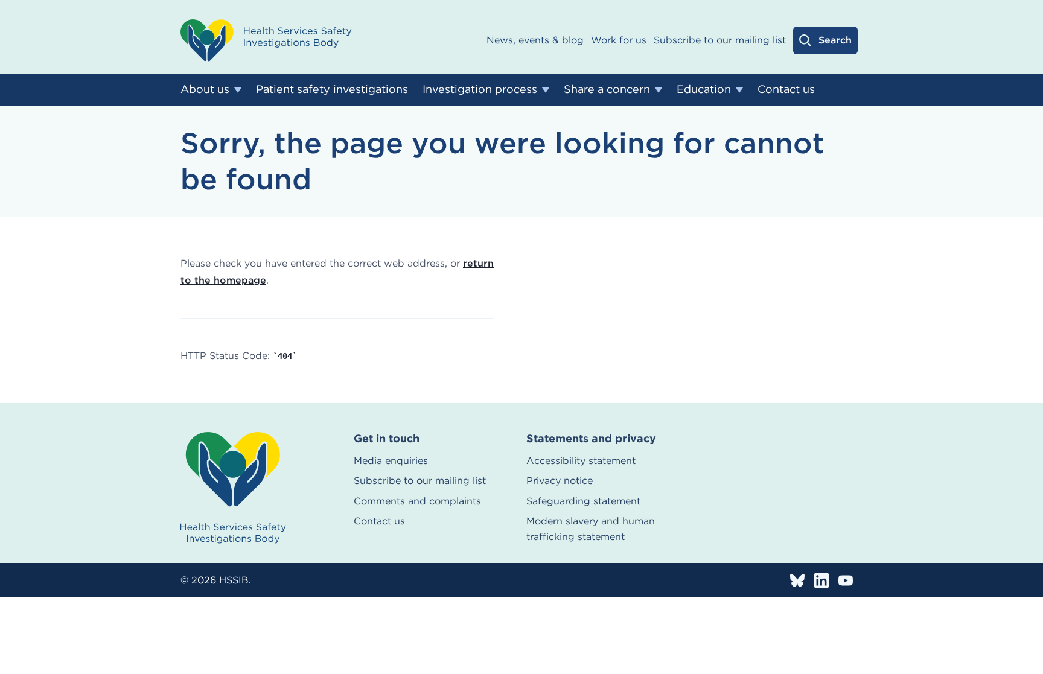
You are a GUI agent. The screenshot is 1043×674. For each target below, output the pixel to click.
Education (704, 89)
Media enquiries (391, 460)
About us (204, 89)
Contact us (786, 89)
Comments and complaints (417, 501)
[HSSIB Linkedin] (821, 580)
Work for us (618, 40)
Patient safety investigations (332, 89)
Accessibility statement (581, 460)
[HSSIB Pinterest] (845, 580)
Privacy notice (559, 480)
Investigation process (480, 89)
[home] (233, 488)
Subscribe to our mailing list (720, 40)
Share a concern (607, 89)
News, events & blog (535, 40)
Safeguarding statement (583, 501)
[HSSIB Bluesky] (797, 580)
